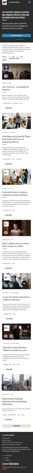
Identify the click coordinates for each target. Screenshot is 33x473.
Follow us (8, 460)
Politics (18, 364)
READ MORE (9, 108)
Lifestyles (5, 414)
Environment (18, 159)
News (21, 103)
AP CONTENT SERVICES (8, 435)
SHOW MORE (16, 426)
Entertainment (15, 103)
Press (7, 458)
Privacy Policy (23, 467)
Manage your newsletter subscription (11, 444)
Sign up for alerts (6, 440)
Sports (23, 414)
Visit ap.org (9, 455)
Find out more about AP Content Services (12, 442)
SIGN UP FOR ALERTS (16, 35)
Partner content (6, 438)
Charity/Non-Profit (19, 39)
